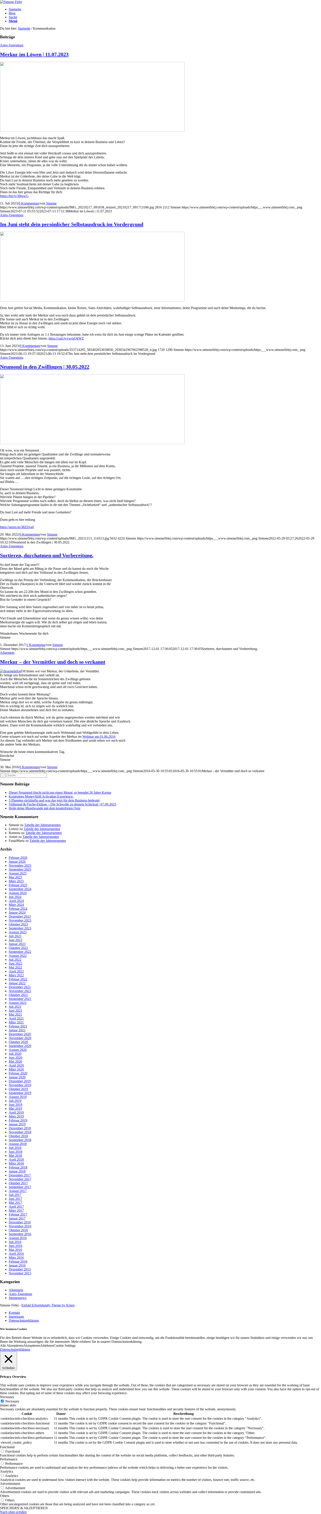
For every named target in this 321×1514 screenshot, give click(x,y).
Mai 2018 (15, 1155)
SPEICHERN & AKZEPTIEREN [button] (24, 1508)
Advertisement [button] (10, 1483)
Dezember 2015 (20, 1269)
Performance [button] (8, 1459)
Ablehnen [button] (47, 1345)
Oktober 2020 (18, 1042)
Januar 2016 (17, 1265)
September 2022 (20, 952)
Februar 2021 (18, 1026)
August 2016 (18, 1238)
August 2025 (18, 873)
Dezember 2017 (20, 1175)
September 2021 (20, 999)
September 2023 (20, 928)
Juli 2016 (15, 1242)
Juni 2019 (15, 1104)
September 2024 (20, 889)
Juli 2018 (15, 1148)
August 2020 (18, 1050)
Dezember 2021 (20, 987)
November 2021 (20, 991)
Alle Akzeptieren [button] (11, 1345)
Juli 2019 (15, 1101)
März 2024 (16, 905)
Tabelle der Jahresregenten (42, 825)
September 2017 (20, 1187)
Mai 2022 (15, 967)
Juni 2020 (15, 1057)
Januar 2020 (17, 1077)
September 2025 (20, 869)
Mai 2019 (15, 1108)
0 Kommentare (29, 203)
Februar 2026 (18, 857)
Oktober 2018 (18, 1136)
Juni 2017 (15, 1199)
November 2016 (20, 1226)
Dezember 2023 (20, 916)
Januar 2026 (17, 861)
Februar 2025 (18, 885)
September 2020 (20, 1046)
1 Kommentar (35, 645)
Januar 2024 (17, 912)
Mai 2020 (15, 1061)
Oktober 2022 (18, 948)
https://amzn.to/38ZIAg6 (17, 527)
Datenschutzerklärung (15, 1349)
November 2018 (20, 1132)
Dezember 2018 (20, 1128)
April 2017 (16, 1206)
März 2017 (16, 1210)
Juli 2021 (15, 1006)
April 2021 (16, 1018)
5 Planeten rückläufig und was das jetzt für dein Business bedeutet (54, 800)
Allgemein (7, 653)
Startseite (24, 28)
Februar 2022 (18, 979)
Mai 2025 (15, 877)
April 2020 (16, 1065)
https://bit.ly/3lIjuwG (14, 196)
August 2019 (18, 1097)
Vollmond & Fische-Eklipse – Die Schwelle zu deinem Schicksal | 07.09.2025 (62, 804)
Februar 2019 (18, 1120)
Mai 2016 (15, 1250)
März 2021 (16, 1022)
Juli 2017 (15, 1195)
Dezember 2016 (20, 1222)
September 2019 (20, 1093)
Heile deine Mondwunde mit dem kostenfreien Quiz (44, 808)
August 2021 (18, 1003)
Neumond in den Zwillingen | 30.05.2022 (44, 367)
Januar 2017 (17, 1218)
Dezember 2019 (20, 1081)
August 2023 (18, 932)
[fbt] (92, 443)
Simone (51, 203)
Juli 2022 (15, 959)
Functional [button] (7, 1447)
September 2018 (20, 1140)
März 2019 (16, 1116)
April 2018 (16, 1159)
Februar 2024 (18, 908)
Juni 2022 (15, 963)
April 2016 (16, 1253)
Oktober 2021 (18, 995)
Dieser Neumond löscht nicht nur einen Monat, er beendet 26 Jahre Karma (60, 792)
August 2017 (18, 1191)
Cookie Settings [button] (65, 1345)
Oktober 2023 (18, 924)
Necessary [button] (7, 1397)
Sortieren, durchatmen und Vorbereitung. (46, 555)
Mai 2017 (15, 1202)
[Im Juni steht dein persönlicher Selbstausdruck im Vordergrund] (92, 300)
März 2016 (16, 1257)
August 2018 (18, 1144)
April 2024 (16, 901)
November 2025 (20, 865)
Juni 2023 (15, 940)
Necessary (12, 1401)
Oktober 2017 (18, 1183)
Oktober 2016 (18, 1230)
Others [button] (4, 1496)
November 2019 (20, 1085)
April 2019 (16, 1112)
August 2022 (18, 955)
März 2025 (16, 881)
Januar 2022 (17, 983)
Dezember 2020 (20, 1034)
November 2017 (20, 1179)
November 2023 (20, 920)
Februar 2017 (18, 1214)
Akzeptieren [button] (31, 1345)
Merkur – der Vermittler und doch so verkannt (52, 662)
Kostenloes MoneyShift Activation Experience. (41, 796)
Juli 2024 (15, 897)
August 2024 (18, 893)
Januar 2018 (17, 1171)
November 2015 (20, 1273)
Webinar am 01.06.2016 (99, 736)
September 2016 (20, 1234)
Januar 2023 (17, 944)
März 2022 (16, 975)
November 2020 (20, 1038)
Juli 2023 (15, 936)
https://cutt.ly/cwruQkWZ (66, 338)
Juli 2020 (15, 1054)
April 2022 (16, 971)
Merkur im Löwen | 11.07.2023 (34, 54)
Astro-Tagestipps (11, 45)
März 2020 (16, 1069)
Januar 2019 (17, 1124)
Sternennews (17, 1298)
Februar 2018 (18, 1167)
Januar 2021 (17, 1030)
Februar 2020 (18, 1073)
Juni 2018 (15, 1152)
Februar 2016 (18, 1261)
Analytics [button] (6, 1471)
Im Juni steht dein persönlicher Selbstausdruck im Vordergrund (71, 224)
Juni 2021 (15, 1010)
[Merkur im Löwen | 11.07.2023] (92, 130)
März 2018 (16, 1163)
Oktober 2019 (18, 1089)
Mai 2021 (15, 1014)
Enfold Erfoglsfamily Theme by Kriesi (47, 1305)
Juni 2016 (15, 1246)
